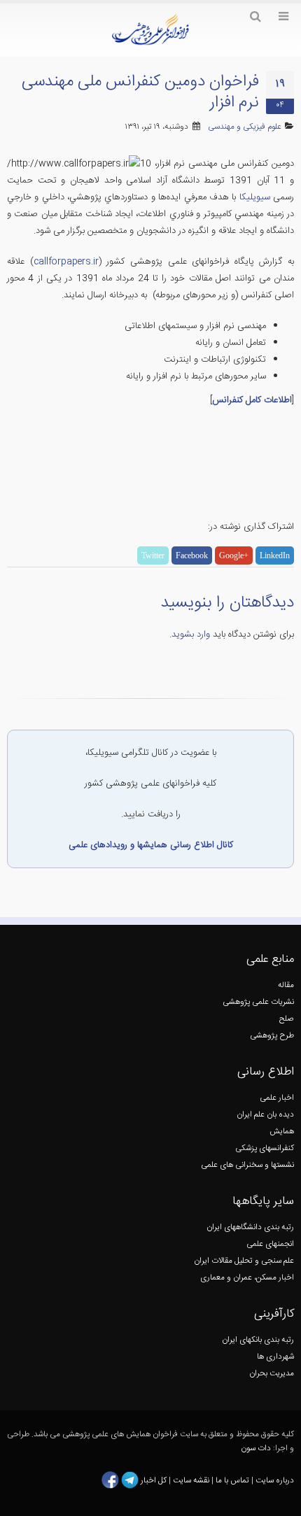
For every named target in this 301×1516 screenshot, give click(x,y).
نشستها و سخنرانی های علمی (247, 1165)
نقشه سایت (192, 1480)
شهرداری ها (275, 1356)
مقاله (286, 985)
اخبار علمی (277, 1098)
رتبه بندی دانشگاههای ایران (250, 1227)
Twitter (152, 555)
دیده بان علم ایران (265, 1114)
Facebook (192, 555)
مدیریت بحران (271, 1373)
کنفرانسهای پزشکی (264, 1148)
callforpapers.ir (66, 261)
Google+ (233, 555)
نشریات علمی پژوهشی (258, 1002)
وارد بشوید (191, 634)
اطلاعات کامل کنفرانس (252, 400)
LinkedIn (275, 555)
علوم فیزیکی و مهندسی (244, 127)
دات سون (256, 1448)
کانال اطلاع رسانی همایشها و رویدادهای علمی (151, 845)
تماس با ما (231, 1480)
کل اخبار (154, 1480)
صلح (286, 1019)
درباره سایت (274, 1480)
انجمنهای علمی (270, 1244)
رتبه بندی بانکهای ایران (258, 1340)
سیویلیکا (253, 197)
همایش (282, 1131)
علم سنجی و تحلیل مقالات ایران (244, 1261)
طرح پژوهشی (272, 1035)
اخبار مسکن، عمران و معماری (247, 1277)
